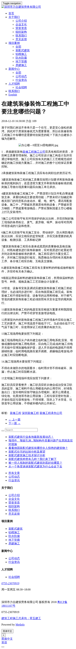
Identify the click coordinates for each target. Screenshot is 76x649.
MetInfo (20, 624)
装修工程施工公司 (34, 151)
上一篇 (14, 419)
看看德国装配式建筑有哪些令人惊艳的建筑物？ (38, 447)
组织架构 (21, 31)
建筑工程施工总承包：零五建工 (21, 618)
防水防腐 (21, 57)
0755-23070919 (10, 583)
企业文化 (21, 24)
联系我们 (21, 35)
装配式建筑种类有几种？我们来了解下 (32, 459)
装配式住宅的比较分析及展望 (26, 451)
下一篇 (14, 423)
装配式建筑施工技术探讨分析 (26, 455)
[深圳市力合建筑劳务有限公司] (38, 7)
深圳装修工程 (30, 413)
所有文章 (14, 472)
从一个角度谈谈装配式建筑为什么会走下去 (35, 466)
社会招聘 (21, 87)
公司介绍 (21, 20)
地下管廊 (21, 61)
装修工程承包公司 (51, 413)
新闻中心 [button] (14, 68)
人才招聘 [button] (14, 83)
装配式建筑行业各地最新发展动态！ (31, 436)
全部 (18, 46)
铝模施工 (21, 54)
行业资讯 (21, 79)
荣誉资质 (21, 28)
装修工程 (15, 413)
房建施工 (21, 65)
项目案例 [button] (14, 42)
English (12, 94)
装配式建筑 (23, 50)
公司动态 (21, 76)
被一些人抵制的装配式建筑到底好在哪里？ (35, 462)
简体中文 (7, 631)
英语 (4, 642)
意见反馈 (21, 39)
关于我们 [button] (14, 17)
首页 (11, 13)
